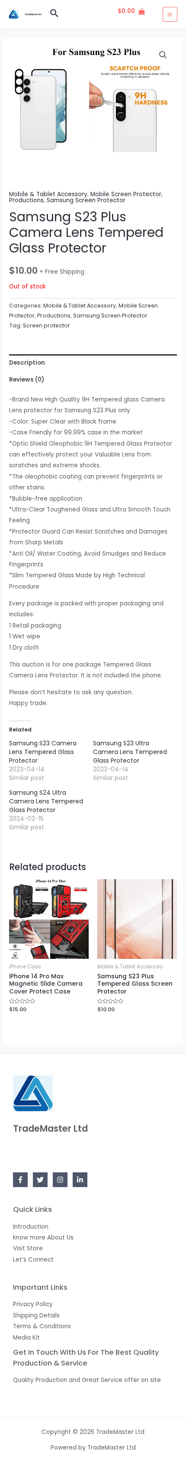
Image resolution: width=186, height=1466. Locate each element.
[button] (163, 55)
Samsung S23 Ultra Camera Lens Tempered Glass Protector (130, 752)
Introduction (30, 1227)
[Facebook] (20, 1179)
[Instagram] (60, 1179)
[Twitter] (40, 1179)
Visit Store (28, 1248)
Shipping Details (36, 1315)
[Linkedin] (80, 1179)
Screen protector (46, 325)
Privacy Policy (33, 1304)
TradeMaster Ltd (33, 14)
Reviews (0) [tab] (26, 379)
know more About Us (43, 1237)
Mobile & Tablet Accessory (48, 194)
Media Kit (26, 1337)
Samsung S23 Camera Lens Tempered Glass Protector (43, 752)
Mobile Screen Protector (125, 194)
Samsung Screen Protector (86, 200)
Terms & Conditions (42, 1326)
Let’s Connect (33, 1260)
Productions (26, 200)
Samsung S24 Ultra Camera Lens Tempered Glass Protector (46, 801)
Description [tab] (27, 363)
